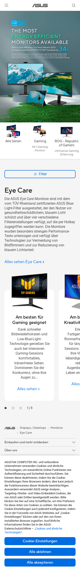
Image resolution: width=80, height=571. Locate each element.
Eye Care (26, 433)
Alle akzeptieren (40, 562)
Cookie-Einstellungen (40, 541)
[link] (40, 5)
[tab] (5, 408)
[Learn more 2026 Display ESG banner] (40, 121)
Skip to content (3, 13)
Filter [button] (43, 174)
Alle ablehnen (40, 552)
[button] (6, 5)
